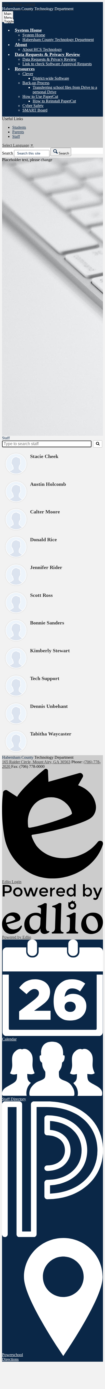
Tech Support (44, 678)
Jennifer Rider (46, 567)
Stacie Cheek (44, 456)
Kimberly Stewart (50, 650)
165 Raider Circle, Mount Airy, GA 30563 (36, 762)
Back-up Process (35, 83)
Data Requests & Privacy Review (49, 59)
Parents (18, 132)
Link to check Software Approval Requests (57, 64)
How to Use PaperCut (40, 96)
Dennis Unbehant (49, 706)
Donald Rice (43, 539)
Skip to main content (18, 4)
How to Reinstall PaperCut (54, 101)
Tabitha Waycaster (50, 733)
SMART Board (34, 110)
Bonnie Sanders (47, 622)
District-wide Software (51, 78)
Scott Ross (41, 595)
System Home (33, 35)
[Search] (97, 443)
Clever (27, 74)
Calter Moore (45, 511)
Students (19, 127)
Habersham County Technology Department (58, 39)
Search (7, 153)
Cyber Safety (33, 105)
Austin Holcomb (48, 484)
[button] (28, 30)
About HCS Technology (42, 49)
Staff (16, 136)
